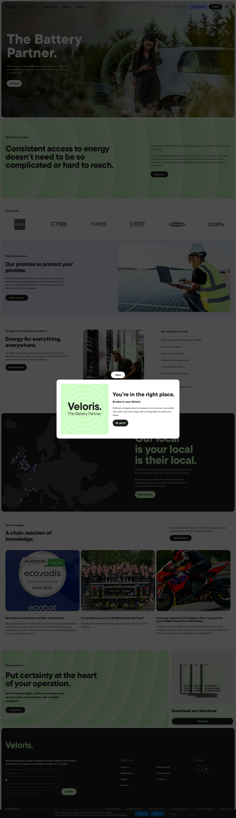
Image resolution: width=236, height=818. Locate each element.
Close (118, 374)
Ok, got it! (120, 423)
